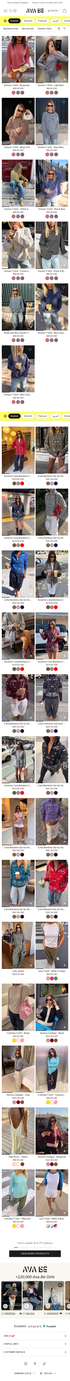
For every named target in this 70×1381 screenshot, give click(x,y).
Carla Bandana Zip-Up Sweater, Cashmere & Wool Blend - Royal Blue (19, 600)
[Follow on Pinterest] (35, 1364)
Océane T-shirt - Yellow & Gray (19, 209)
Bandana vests (11, 28)
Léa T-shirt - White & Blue (51, 1218)
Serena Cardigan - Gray (18, 1095)
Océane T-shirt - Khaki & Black (52, 271)
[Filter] (59, 29)
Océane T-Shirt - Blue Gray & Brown (19, 394)
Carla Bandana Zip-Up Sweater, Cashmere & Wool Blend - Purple (53, 847)
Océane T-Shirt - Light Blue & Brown (53, 85)
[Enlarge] (11, 1295)
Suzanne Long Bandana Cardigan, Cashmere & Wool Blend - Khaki (53, 600)
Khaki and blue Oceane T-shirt (18, 333)
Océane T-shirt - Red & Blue (51, 209)
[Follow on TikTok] (44, 1364)
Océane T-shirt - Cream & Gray (19, 271)
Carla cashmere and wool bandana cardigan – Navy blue (53, 723)
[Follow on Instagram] (25, 1364)
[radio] (13, 93)
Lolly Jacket (18, 971)
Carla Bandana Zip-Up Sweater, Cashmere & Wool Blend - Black (53, 785)
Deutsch (28, 21)
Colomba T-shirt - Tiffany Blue (18, 1218)
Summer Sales (45, 28)
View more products (35, 1253)
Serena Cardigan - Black (52, 1033)
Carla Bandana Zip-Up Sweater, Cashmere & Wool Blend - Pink (19, 847)
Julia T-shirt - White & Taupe (51, 971)
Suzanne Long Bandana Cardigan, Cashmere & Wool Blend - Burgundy (53, 661)
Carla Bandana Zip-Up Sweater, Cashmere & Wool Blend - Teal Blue (19, 909)
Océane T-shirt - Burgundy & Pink (19, 85)
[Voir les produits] (5, 1306)
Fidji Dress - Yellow (18, 1157)
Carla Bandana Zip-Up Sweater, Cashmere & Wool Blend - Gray (53, 538)
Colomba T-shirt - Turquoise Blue (53, 1095)
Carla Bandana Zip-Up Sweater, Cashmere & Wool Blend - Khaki (53, 476)
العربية (56, 21)
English (48, 1373)
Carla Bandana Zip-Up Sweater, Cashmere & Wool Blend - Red (53, 909)
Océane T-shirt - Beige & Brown (19, 147)
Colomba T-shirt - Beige (18, 1033)
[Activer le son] (60, 1284)
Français (42, 21)
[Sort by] (64, 29)
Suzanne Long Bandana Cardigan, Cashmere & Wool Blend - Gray (19, 785)
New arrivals (28, 28)
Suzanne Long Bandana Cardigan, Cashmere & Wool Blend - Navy (19, 538)
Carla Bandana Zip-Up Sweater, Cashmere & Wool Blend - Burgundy (19, 723)
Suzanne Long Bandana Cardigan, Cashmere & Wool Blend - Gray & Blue (19, 661)
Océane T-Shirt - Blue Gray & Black (53, 333)
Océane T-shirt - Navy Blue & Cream (53, 147)
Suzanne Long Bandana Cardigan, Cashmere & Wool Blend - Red (19, 476)
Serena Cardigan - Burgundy (52, 1157)
